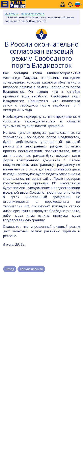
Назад (10, 269)
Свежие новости (31, 269)
